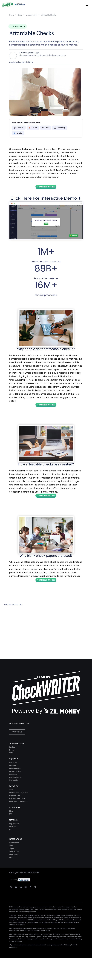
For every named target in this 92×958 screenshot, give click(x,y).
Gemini (19, 133)
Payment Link (14, 795)
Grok (47, 127)
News (11, 750)
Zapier (11, 848)
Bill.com (12, 857)
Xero (11, 846)
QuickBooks (14, 843)
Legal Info (13, 774)
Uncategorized (31, 15)
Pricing (12, 747)
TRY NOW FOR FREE (46, 187)
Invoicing (13, 826)
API (10, 829)
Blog (11, 811)
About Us (13, 762)
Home (11, 15)
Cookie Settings (15, 777)
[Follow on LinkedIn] (21, 887)
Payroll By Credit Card (18, 801)
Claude (34, 127)
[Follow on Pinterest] (35, 887)
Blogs (20, 15)
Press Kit (12, 765)
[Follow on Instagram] (25, 887)
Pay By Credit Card (17, 798)
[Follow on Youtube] (16, 887)
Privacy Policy (15, 771)
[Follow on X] (11, 887)
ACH (11, 790)
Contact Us (17, 732)
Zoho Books (14, 851)
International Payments (18, 793)
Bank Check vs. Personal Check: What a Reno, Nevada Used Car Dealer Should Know (41, 641)
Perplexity (61, 127)
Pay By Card (14, 824)
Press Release (15, 768)
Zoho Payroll (14, 854)
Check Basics (21, 612)
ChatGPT (20, 127)
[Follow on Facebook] (30, 887)
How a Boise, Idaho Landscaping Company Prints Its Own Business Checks (37, 610)
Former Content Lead (29, 52)
